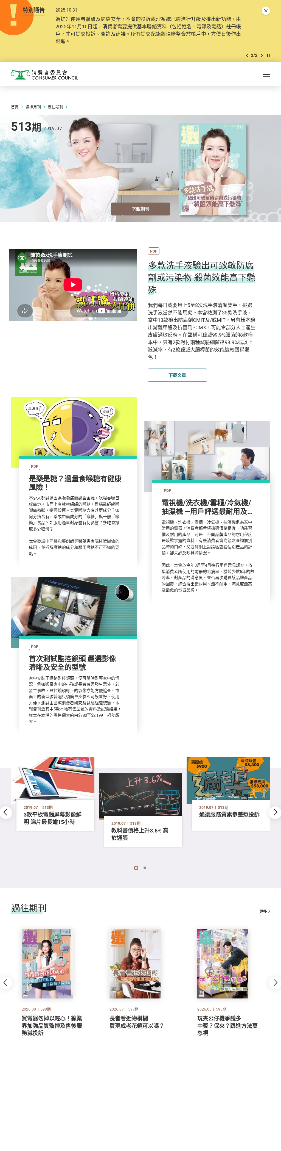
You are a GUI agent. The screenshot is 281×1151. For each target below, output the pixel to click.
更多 (263, 911)
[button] (247, 55)
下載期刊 (140, 209)
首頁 (15, 106)
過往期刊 (55, 106)
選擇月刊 (33, 106)
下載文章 (177, 375)
